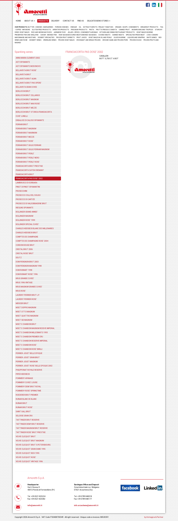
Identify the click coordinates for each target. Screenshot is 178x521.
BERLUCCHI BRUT (23, 91)
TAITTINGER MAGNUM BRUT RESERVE (32, 428)
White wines (152, 37)
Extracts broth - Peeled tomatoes (98, 27)
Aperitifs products (61, 30)
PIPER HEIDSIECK (23, 374)
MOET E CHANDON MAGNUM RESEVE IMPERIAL (35, 328)
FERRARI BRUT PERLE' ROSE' (28, 162)
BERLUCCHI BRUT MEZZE (26, 108)
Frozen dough (136, 40)
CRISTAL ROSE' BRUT (25, 253)
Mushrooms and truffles (142, 30)
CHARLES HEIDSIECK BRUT (27, 233)
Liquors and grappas (136, 37)
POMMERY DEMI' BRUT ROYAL (28, 387)
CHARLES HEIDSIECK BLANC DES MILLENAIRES (35, 228)
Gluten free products (41, 30)
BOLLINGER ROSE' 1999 (25, 220)
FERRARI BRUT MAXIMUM (26, 133)
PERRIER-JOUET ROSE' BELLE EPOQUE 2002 (34, 366)
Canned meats (118, 35)
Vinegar (73, 27)
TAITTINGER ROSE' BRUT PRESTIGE (31, 432)
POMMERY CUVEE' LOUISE (27, 382)
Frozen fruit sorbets (65, 37)
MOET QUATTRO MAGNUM (27, 316)
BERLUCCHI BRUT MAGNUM (27, 99)
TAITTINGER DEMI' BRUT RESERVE (30, 424)
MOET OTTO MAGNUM (25, 312)
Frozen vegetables (66, 40)
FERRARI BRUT (22, 124)
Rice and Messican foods (41, 32)
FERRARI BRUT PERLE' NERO (27, 158)
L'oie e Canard (152, 35)
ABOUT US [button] (29, 21)
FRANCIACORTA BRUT (25, 174)
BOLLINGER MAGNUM (24, 216)
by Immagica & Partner (153, 517)
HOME (18, 21)
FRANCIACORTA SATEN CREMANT (30, 170)
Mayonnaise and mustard (25, 37)
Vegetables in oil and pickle (100, 37)
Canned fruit (124, 30)
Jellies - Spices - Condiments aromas (83, 32)
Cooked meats (104, 35)
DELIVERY (55, 21)
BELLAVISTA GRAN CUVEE (26, 87)
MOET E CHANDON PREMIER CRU (29, 337)
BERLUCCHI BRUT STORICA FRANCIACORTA (34, 112)
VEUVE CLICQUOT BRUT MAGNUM (30, 441)
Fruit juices (81, 37)
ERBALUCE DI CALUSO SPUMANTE (30, 120)
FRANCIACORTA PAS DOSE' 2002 (29, 178)
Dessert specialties (46, 37)
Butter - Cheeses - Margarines (40, 27)
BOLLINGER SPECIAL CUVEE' (27, 224)
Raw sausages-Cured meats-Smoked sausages (77, 35)
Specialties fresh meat (135, 35)
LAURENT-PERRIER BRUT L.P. (27, 295)
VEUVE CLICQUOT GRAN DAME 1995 (30, 449)
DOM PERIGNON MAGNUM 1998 (29, 266)
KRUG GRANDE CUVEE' (25, 278)
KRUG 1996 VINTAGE (24, 282)
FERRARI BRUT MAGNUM (26, 129)
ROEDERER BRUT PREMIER (27, 395)
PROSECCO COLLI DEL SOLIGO (28, 195)
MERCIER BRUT (22, 303)
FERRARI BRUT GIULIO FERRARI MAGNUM (32, 149)
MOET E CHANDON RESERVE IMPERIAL (32, 341)
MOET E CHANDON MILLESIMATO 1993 (32, 332)
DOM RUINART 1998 (24, 270)
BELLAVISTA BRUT (23, 74)
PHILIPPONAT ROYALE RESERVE (29, 370)
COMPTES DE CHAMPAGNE (27, 237)
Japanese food (60, 32)
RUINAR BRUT (21, 403)
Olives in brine (119, 37)
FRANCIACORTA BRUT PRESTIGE (29, 166)
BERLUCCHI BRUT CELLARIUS (28, 95)
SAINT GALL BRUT (23, 411)
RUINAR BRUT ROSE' (24, 407)
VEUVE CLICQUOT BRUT (26, 436)
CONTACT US (68, 21)
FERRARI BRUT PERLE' (25, 154)
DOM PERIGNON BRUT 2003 (27, 262)
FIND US (80, 21)
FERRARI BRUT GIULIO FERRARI (28, 145)
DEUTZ (19, 258)
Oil (80, 27)
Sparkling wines (49, 40)
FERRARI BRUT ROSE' (24, 141)
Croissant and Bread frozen (88, 40)
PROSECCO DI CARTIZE (25, 199)
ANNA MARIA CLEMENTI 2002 (28, 58)
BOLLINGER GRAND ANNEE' (27, 212)
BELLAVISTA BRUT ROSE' (26, 70)
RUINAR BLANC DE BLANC (26, 399)
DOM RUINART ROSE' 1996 (27, 274)
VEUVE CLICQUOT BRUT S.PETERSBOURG (33, 445)
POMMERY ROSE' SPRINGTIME (28, 391)
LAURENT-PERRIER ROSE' (26, 299)
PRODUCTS (43, 21)
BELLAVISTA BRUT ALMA (26, 79)
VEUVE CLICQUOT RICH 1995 (27, 453)
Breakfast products (149, 27)
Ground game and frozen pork (115, 40)
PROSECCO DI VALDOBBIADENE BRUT (31, 203)
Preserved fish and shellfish (27, 35)
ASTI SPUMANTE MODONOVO (28, 66)
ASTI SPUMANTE (23, 62)
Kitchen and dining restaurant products (117, 32)
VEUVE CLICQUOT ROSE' (26, 457)
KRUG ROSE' (21, 291)
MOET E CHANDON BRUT (26, 324)
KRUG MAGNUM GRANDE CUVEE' (29, 287)
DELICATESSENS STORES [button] (98, 21)
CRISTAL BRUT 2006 (24, 249)
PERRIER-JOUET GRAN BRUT (28, 357)
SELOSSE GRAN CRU (24, 416)
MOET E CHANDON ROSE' (26, 345)
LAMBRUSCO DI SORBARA (26, 183)
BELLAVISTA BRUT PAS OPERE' (28, 83)
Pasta (91, 30)
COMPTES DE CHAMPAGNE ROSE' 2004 (32, 241)
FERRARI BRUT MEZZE (25, 137)
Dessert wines (35, 40)
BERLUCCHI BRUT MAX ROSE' (28, 104)
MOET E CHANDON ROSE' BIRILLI (29, 349)
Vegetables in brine (144, 32)
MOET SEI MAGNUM (24, 320)
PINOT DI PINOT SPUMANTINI (28, 187)
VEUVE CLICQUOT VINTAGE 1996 (29, 461)
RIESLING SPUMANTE (24, 208)
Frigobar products (79, 30)
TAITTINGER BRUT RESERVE (27, 420)
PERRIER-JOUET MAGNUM (27, 362)
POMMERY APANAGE (24, 378)
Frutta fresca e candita (106, 30)
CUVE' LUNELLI (22, 116)
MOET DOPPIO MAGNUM (26, 307)
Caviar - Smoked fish (48, 35)
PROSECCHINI (21, 191)
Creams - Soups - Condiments (127, 27)
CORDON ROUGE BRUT (25, 245)
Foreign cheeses (61, 27)
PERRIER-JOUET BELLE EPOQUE (29, 353)
